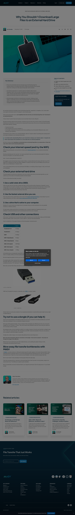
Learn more (28, 257)
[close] (49, 251)
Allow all (31, 260)
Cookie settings (37, 263)
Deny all (43, 260)
